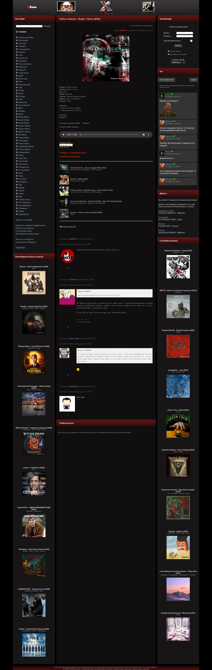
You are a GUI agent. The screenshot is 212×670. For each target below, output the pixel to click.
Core (132, 26)
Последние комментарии (27, 234)
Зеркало (86, 123)
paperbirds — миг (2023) (178, 370)
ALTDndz (73, 279)
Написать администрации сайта (30, 225)
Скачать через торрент (69, 127)
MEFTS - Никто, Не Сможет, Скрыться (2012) (178, 290)
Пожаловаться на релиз (69, 156)
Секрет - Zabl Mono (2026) (34, 468)
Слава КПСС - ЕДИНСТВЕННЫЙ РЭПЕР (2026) (33, 508)
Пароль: (167, 36)
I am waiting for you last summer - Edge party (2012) (178, 572)
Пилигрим (74, 386)
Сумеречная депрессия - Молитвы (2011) (178, 613)
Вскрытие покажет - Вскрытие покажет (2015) (178, 490)
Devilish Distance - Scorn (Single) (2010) (178, 450)
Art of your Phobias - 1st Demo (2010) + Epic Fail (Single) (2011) (96, 201)
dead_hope (74, 338)
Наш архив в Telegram (26, 242)
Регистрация (175, 51)
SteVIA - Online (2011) (79, 179)
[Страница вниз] (55, 21)
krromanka (163, 217)
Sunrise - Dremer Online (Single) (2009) (86, 212)
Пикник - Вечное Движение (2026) (34, 266)
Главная (22, 32)
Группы (20, 247)
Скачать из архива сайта (69, 123)
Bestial (161, 224)
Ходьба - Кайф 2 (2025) (178, 531)
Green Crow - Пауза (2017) (178, 410)
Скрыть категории (24, 220)
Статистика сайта (24, 231)
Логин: (166, 33)
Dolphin (122, 30)
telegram (63, 117)
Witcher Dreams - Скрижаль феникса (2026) (34, 428)
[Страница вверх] (55, 18)
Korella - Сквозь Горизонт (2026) (33, 306)
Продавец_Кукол (166, 211)
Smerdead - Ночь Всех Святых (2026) (33, 549)
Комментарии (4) (68, 227)
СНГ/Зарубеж (148, 26)
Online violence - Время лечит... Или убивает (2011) (91, 190)
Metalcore (138, 26)
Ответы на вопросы (25, 228)
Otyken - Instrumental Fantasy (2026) (34, 629)
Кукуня (161, 230)
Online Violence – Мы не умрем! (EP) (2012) (88, 168)
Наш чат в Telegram (25, 239)
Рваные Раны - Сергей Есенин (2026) (34, 346)
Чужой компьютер (172, 41)
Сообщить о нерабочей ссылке (72, 153)
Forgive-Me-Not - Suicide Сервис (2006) (178, 330)
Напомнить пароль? (178, 54)
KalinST (73, 239)
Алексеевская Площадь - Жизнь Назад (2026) (34, 387)
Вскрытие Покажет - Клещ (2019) (178, 251)
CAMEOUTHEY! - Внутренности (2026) (34, 589)
